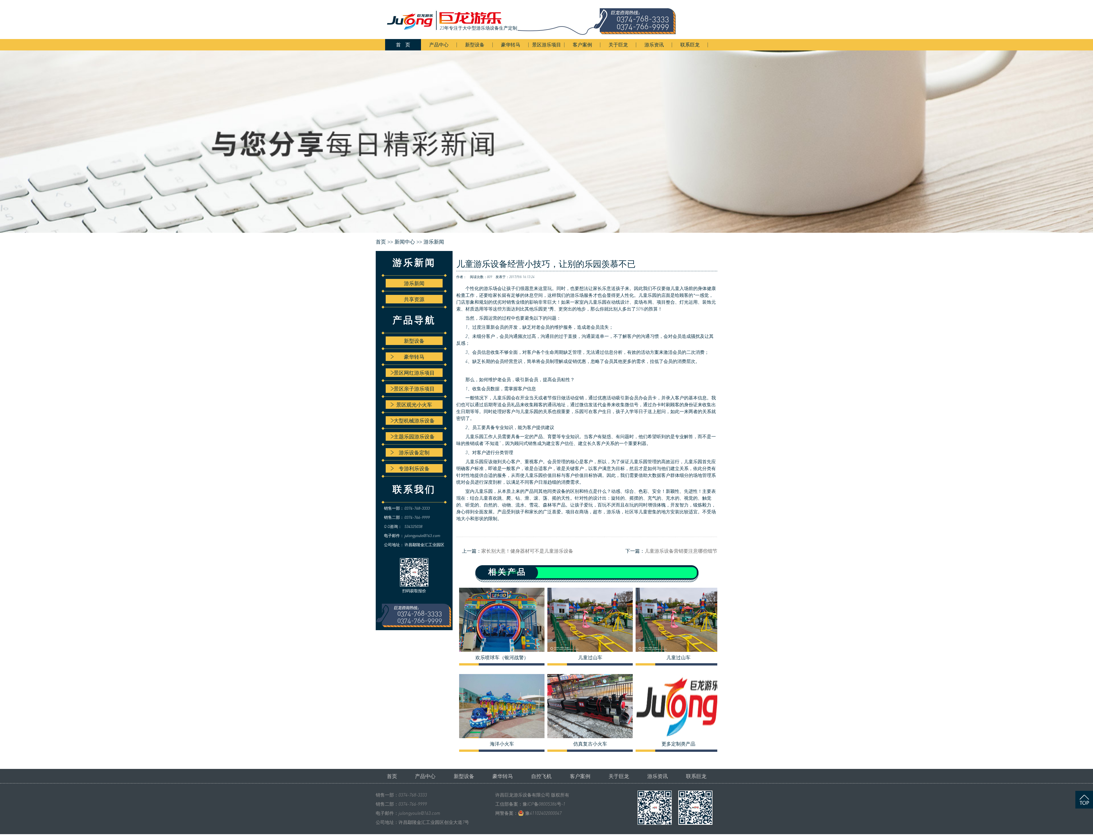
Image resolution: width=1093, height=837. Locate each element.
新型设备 (474, 45)
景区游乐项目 (546, 45)
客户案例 (582, 45)
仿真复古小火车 (590, 744)
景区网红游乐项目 (414, 372)
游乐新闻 (434, 242)
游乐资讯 (654, 45)
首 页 (403, 45)
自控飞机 (541, 776)
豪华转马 (510, 45)
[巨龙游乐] (535, 19)
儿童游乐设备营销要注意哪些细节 (681, 551)
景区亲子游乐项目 (414, 388)
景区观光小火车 (414, 404)
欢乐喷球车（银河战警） (502, 657)
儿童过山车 (590, 657)
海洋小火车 (502, 744)
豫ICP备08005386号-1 (544, 804)
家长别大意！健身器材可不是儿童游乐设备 (527, 551)
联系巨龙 (690, 45)
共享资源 (414, 299)
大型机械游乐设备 (414, 420)
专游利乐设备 (414, 468)
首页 (392, 776)
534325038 (413, 526)
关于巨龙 (618, 45)
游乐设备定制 (414, 452)
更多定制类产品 (678, 744)
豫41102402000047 (543, 813)
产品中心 (439, 45)
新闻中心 (405, 242)
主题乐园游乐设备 (414, 436)
